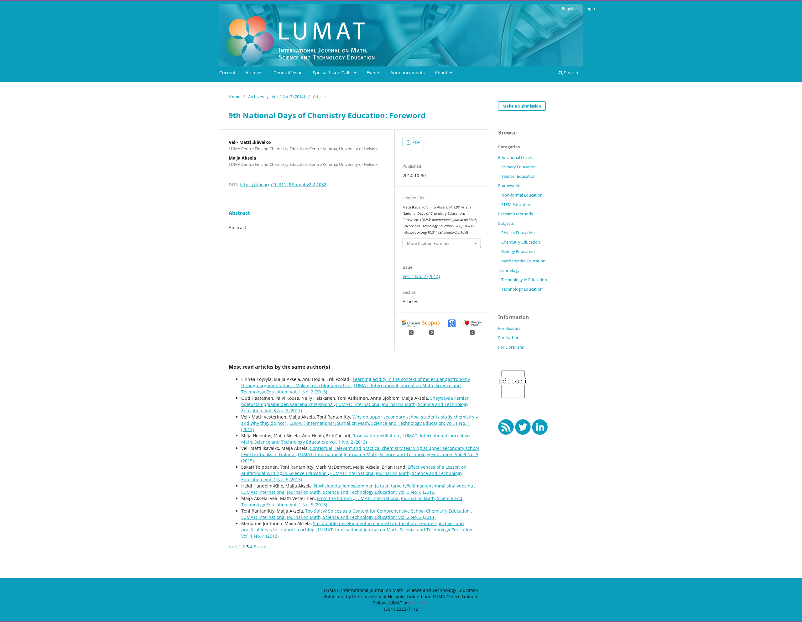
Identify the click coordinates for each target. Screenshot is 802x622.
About (442, 73)
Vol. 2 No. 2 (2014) (288, 96)
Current (227, 73)
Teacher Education (518, 176)
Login (589, 8)
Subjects (506, 223)
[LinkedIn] (540, 433)
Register (569, 8)
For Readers (509, 328)
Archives (254, 73)
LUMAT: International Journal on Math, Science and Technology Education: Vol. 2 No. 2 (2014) (338, 517)
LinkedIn (419, 603)
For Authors (509, 337)
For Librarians (511, 347)
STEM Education (516, 204)
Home (234, 96)
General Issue (288, 73)
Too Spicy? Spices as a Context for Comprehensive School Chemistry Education (388, 511)
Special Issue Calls (333, 73)
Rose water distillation (376, 436)
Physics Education (518, 232)
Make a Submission (522, 106)
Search (570, 73)
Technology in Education (524, 279)
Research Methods (515, 214)
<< (231, 547)
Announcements (407, 73)
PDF (415, 142)
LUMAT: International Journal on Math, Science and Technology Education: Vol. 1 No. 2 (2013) (355, 439)
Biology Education (518, 251)
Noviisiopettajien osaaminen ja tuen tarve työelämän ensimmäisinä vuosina (394, 486)
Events (373, 73)
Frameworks (509, 185)
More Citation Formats (428, 243)
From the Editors (335, 498)
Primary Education (518, 167)
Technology (509, 270)
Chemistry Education (520, 242)
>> (263, 547)
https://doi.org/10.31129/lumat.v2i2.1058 (283, 184)
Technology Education (522, 289)
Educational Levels (515, 157)
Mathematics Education (523, 261)
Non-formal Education (522, 195)
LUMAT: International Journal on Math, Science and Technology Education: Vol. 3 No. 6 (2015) (338, 492)
